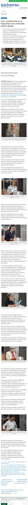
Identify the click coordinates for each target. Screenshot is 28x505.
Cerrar (10, 503)
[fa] (13, 493)
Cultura (4, 18)
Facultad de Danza (17, 470)
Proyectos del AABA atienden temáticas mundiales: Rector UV (20, 481)
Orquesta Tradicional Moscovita (15, 474)
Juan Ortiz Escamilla (17, 473)
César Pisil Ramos (5, 469)
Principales (17, 461)
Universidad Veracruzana (18, 1)
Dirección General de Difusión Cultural (17, 469)
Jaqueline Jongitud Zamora (6, 473)
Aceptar (4, 503)
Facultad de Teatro (8, 471)
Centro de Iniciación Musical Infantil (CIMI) (16, 467)
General (12, 461)
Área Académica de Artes (12, 465)
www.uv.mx (15, 491)
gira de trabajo (16, 471)
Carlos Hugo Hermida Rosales (10, 466)
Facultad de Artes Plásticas (6, 470)
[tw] (15, 493)
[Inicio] (10, 7)
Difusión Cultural (7, 96)
